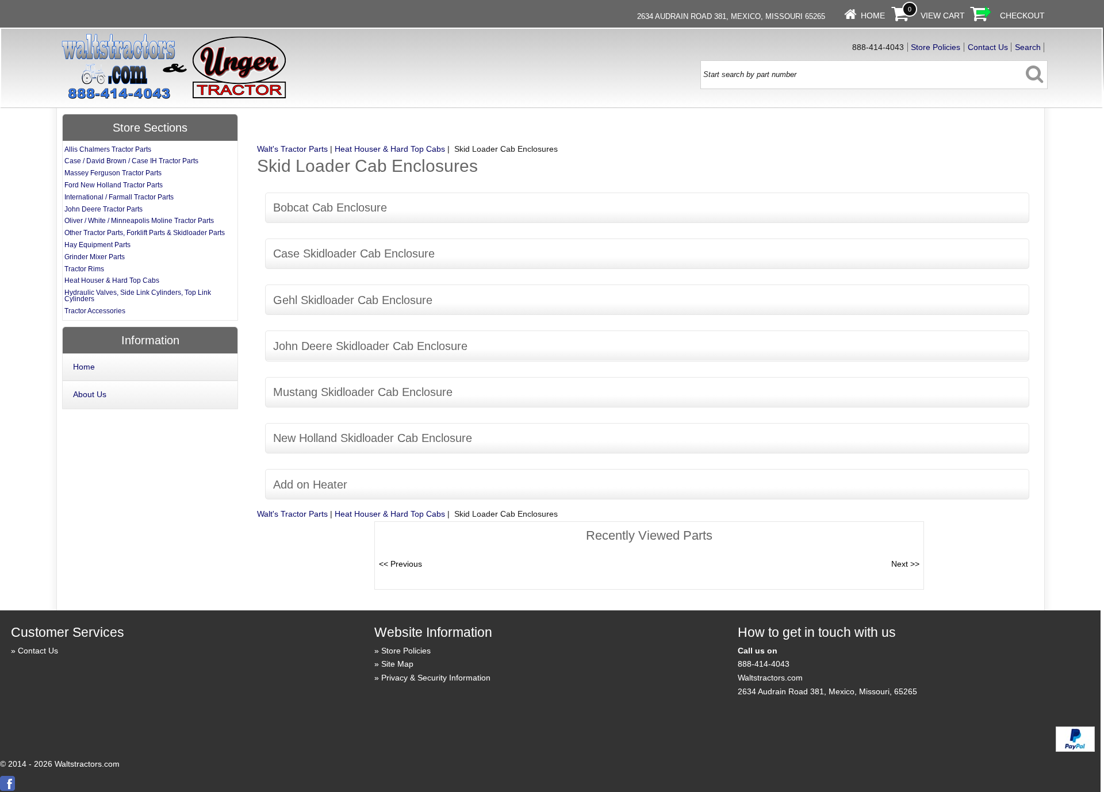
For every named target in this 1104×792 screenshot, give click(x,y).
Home (873, 15)
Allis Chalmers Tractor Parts (107, 149)
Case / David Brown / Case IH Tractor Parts (131, 161)
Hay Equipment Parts (97, 245)
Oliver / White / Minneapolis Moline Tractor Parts (139, 221)
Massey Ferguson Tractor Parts (113, 173)
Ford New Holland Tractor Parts (113, 185)
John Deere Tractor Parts (103, 209)
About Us (89, 394)
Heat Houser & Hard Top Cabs (390, 148)
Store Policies (935, 47)
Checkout (1022, 15)
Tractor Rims (84, 269)
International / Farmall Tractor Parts (119, 197)
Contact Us (988, 47)
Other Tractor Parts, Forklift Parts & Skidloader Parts (144, 233)
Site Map (397, 663)
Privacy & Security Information (435, 677)
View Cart (943, 15)
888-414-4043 (763, 663)
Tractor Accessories (94, 311)
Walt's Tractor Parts (292, 148)
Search (1028, 47)
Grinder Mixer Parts (94, 257)
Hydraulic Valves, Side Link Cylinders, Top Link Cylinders (137, 296)
